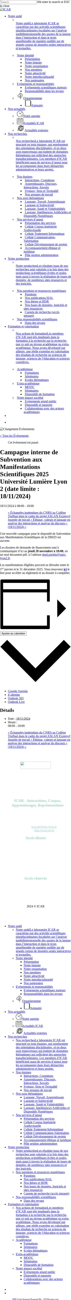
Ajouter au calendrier (13, 633)
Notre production (18, 1147)
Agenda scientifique (35, 849)
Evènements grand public (39, 1272)
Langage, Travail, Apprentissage (44, 1097)
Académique (24, 1240)
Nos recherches (17, 1036)
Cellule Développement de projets (45, 1136)
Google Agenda (18, 691)
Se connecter (36, 886)
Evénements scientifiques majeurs (44, 990)
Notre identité (24, 958)
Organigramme (35, 863)
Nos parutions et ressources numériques (40, 1172)
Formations (31, 1243)
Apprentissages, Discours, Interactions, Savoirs (40, 1081)
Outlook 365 (16, 698)
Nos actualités (16, 1011)
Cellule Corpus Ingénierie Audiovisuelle (40, 1124)
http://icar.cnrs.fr (44, 830)
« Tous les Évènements (14, 435)
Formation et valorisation (23, 1204)
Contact (35, 870)
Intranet (35, 889)
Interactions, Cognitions (38, 1076)
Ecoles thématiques (36, 1250)
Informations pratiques (36, 860)
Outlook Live (16, 701)
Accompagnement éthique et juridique (47, 1140)
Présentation (31, 961)
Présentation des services (39, 1118)
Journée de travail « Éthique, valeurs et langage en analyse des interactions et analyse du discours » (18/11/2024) (39, 523)
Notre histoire (32, 965)
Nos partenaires (33, 983)
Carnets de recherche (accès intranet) (46, 1193)
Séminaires (30, 1247)
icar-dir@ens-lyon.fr (44, 826)
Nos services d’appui (29, 1115)
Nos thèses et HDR (36, 1183)
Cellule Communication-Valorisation (46, 1133)
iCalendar (14, 694)
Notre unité (15, 926)
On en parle (35, 856)
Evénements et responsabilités (34, 986)
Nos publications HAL (38, 1179)
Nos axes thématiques (29, 1093)
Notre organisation (35, 969)
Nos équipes (23, 1072)
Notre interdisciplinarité (38, 979)
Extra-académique (27, 1254)
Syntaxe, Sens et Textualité (40, 1086)
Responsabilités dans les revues (43, 994)
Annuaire (35, 846)
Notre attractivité (34, 976)
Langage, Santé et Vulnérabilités (44, 1104)
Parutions (35, 853)
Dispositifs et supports (37, 1275)
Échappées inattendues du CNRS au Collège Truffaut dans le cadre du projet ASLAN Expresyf (39, 514)
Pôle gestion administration (40, 1143)
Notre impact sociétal (29, 1268)
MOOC (28, 1257)
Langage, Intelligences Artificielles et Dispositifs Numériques (47, 1109)
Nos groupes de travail (38, 1090)
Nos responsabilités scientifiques (36, 1197)
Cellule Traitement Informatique (43, 1129)
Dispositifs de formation (38, 1265)
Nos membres (32, 972)
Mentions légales (35, 867)
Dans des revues (34, 1200)
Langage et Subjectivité (38, 1100)
